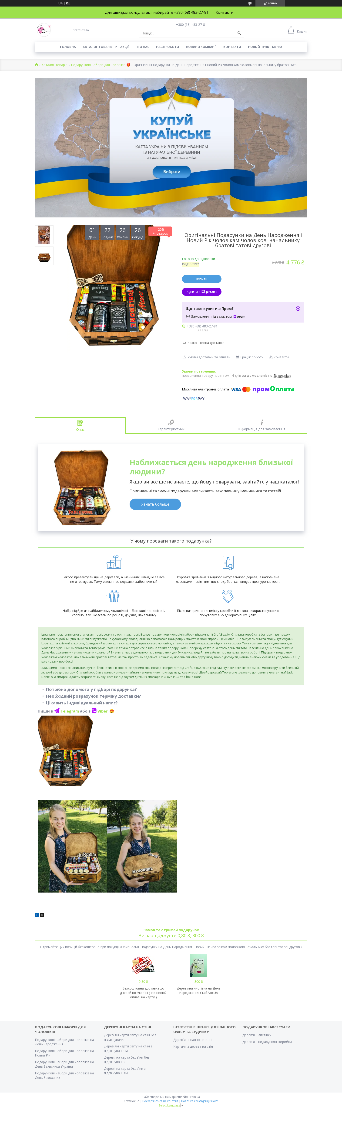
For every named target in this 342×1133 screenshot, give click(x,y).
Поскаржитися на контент (160, 1101)
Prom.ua (194, 1097)
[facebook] (37, 915)
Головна (68, 47)
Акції (124, 47)
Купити (201, 279)
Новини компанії (201, 47)
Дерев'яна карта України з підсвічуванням (125, 1070)
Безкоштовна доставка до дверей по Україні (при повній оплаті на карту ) (143, 992)
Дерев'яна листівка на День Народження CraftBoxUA (199, 990)
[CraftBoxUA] (44, 30)
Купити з (193, 292)
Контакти (224, 12)
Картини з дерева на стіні (193, 1046)
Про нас (142, 47)
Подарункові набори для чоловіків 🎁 (100, 65)
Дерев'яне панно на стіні (192, 1039)
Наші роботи (167, 47)
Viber (102, 711)
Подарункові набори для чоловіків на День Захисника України (64, 1064)
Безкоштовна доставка (206, 342)
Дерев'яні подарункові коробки (267, 1042)
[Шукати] (239, 33)
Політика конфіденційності (199, 1101)
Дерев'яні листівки (257, 1035)
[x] (42, 915)
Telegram (70, 711)
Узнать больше (155, 504)
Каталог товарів (97, 47)
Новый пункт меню (265, 47)
